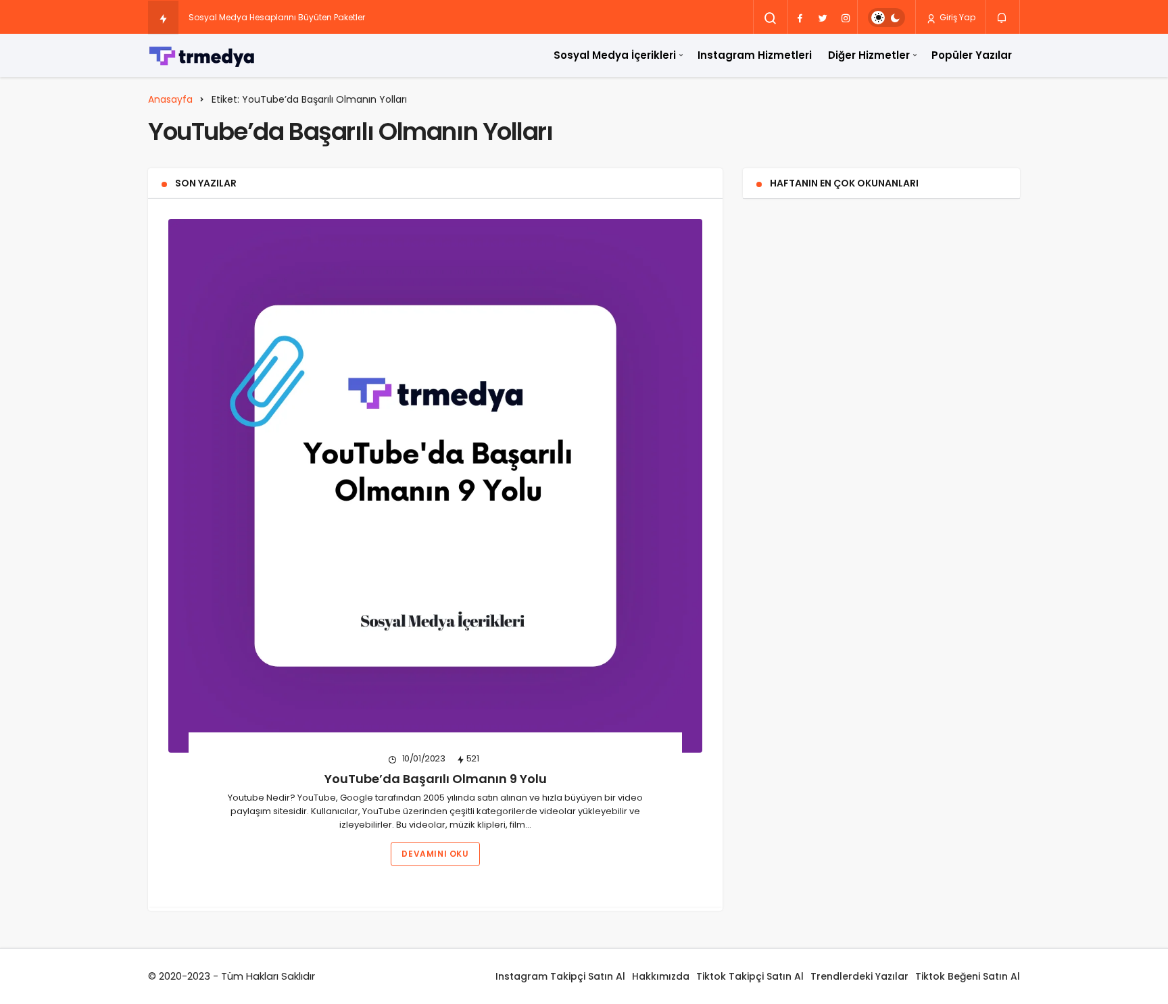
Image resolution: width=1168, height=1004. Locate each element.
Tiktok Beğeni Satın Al (967, 976)
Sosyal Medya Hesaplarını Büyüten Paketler (277, 17)
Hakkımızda (660, 976)
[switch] (886, 17)
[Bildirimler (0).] (1002, 16)
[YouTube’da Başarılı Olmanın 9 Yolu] (435, 486)
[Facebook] (799, 17)
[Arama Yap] (770, 18)
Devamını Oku (435, 853)
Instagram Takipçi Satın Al (560, 976)
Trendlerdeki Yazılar (859, 976)
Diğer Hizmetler (869, 55)
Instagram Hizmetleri (755, 55)
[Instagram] (845, 17)
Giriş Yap (956, 17)
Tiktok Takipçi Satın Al (750, 976)
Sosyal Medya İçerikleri (615, 55)
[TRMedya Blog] (202, 55)
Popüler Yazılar (971, 55)
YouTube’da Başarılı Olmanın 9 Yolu (435, 778)
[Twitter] (822, 17)
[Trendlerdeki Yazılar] (163, 18)
